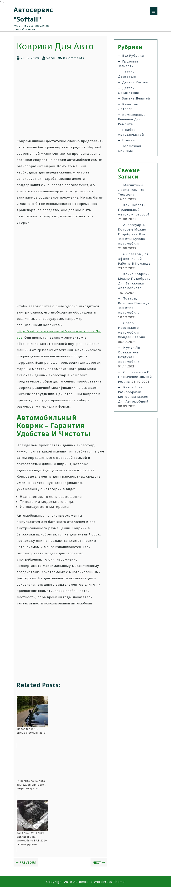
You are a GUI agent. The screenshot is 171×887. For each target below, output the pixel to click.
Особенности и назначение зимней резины (135, 377)
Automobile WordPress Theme (99, 881)
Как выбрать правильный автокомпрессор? (134, 209)
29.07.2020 (30, 58)
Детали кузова (135, 82)
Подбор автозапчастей (131, 131)
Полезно (129, 140)
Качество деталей (128, 106)
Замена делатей (136, 98)
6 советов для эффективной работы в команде (134, 258)
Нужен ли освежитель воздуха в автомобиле (129, 354)
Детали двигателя (127, 74)
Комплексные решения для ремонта (132, 119)
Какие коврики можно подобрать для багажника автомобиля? (134, 281)
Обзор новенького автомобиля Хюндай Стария (131, 330)
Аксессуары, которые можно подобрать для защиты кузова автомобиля (132, 234)
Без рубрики (133, 55)
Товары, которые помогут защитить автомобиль (134, 305)
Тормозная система (129, 148)
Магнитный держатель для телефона (131, 189)
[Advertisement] (60, 99)
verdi (51, 58)
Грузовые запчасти (128, 63)
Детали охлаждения (128, 90)
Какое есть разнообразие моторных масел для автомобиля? (133, 394)
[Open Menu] (153, 11)
